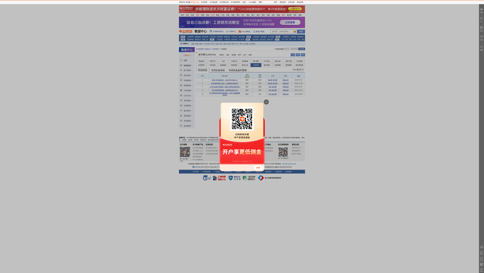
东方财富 (204, 2)
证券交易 (291, 2)
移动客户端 (195, 2)
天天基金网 (213, 2)
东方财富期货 (235, 2)
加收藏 (188, 2)
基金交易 (300, 2)
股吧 (260, 2)
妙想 (244, 2)
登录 (275, 2)
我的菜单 (283, 2)
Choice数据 (252, 2)
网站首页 (182, 2)
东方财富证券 (224, 2)
